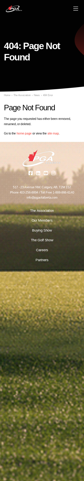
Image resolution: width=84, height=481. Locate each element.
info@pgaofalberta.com (42, 197)
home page (24, 133)
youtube (46, 173)
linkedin (38, 173)
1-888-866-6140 (63, 192)
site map (53, 133)
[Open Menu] (75, 9)
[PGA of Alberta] (14, 8)
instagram (53, 173)
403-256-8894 (29, 192)
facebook (30, 173)
